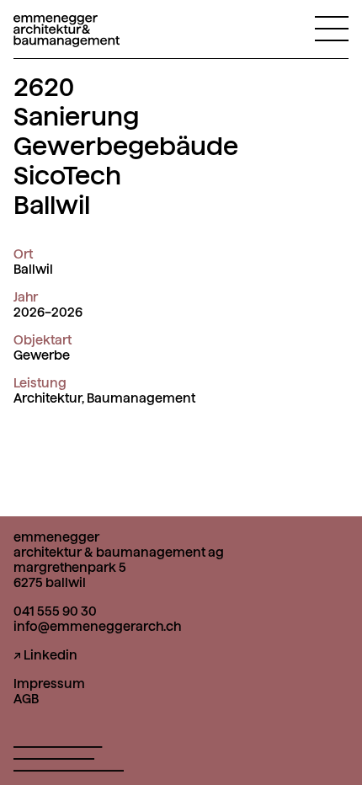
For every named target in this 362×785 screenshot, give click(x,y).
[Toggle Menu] (332, 28)
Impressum (49, 684)
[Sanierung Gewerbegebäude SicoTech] (66, 36)
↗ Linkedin (45, 655)
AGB (26, 699)
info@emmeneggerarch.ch (97, 626)
